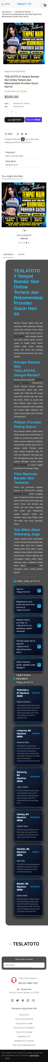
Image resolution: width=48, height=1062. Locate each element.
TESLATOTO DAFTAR (22, 12)
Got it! (7, 1058)
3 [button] (24, 242)
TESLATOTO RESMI (24, 1032)
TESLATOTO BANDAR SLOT (24, 1045)
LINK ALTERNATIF (24, 235)
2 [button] (21, 242)
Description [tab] (8, 254)
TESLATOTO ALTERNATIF (24, 1028)
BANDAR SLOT (21, 494)
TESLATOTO (6, 12)
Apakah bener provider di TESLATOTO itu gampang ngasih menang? (24, 625)
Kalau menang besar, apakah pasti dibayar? (25, 664)
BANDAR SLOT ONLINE (24, 1041)
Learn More (34, 1055)
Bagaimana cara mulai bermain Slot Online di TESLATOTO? (25, 606)
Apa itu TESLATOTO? (23, 590)
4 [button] (26, 242)
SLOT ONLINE (20, 465)
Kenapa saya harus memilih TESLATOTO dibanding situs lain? (25, 646)
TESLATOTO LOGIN (24, 1023)
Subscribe (38, 965)
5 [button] (28, 242)
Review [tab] (21, 254)
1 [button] (19, 242)
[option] (24, 213)
